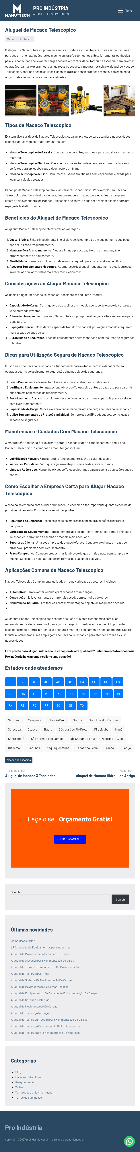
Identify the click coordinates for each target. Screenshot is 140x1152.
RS (22, 705)
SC (58, 705)
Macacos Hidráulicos (20, 39)
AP (70, 682)
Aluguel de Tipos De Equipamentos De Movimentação (45, 967)
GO (11, 693)
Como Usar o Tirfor (23, 940)
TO (82, 705)
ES (118, 682)
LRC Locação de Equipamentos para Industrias (40, 947)
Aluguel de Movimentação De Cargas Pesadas (40, 986)
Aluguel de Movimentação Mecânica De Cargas (40, 954)
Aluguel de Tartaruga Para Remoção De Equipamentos (45, 1026)
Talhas (19, 1087)
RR (46, 705)
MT (35, 693)
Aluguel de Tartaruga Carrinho (30, 973)
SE (70, 705)
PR (95, 693)
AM (58, 682)
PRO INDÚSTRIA (51, 8)
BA (82, 682)
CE (94, 682)
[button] (129, 1141)
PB (83, 693)
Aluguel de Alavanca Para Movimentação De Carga (42, 960)
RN (11, 705)
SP (10, 682)
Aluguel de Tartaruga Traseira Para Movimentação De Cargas (49, 1019)
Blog (18, 1072)
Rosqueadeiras (25, 1082)
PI (118, 693)
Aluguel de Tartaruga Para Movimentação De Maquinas (45, 1032)
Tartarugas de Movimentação (33, 1092)
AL (46, 682)
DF (106, 682)
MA (23, 693)
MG (59, 693)
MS (47, 693)
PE (107, 693)
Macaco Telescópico (19, 760)
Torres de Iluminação (28, 1097)
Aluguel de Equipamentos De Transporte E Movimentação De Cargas (54, 993)
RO (34, 705)
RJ (22, 682)
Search (15, 892)
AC (34, 682)
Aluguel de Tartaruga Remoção (30, 1013)
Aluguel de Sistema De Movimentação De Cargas (41, 980)
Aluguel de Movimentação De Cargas (34, 1006)
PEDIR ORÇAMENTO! (70, 839)
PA (71, 693)
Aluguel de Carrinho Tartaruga (30, 999)
